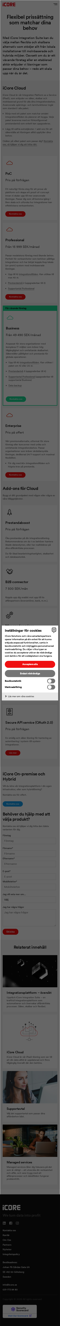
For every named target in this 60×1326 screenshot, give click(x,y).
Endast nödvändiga (30, 673)
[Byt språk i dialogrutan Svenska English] (53, 630)
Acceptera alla (30, 664)
